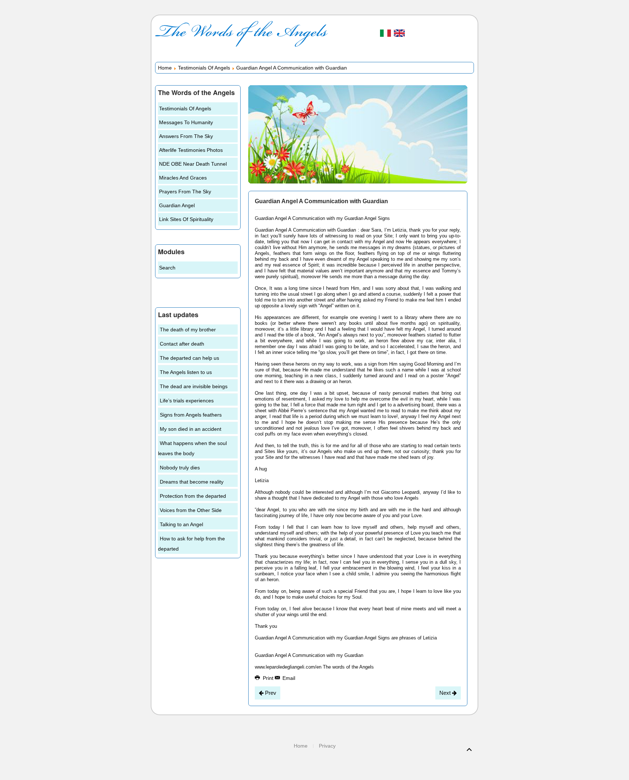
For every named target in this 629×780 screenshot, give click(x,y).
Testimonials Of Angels (204, 68)
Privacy (327, 746)
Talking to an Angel (181, 524)
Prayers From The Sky (185, 191)
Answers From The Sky (186, 136)
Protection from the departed (193, 496)
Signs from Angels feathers (191, 415)
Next (445, 693)
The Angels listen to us (186, 372)
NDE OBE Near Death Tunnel (193, 164)
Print (268, 678)
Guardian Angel (177, 205)
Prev (270, 693)
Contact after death (182, 344)
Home (165, 68)
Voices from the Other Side (191, 510)
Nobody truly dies (180, 467)
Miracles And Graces (183, 178)
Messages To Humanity (186, 122)
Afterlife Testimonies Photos (191, 150)
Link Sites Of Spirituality (186, 219)
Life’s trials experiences (187, 400)
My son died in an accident (190, 429)
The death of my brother (188, 329)
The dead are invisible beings (194, 386)
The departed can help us (189, 358)
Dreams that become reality (191, 482)
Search (167, 268)
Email (288, 678)
